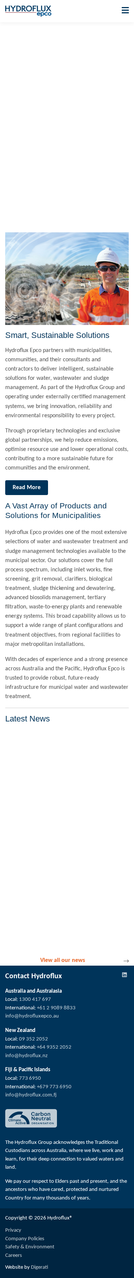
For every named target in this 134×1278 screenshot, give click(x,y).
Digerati (39, 1267)
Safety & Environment (29, 1247)
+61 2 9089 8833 (56, 1008)
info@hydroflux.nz (26, 1056)
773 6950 (30, 1078)
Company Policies (24, 1239)
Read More (27, 488)
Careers (13, 1255)
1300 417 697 (35, 999)
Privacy (13, 1230)
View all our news (62, 960)
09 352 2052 (33, 1039)
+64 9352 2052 (54, 1047)
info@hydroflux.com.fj (31, 1095)
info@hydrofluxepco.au (32, 1016)
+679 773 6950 (54, 1087)
